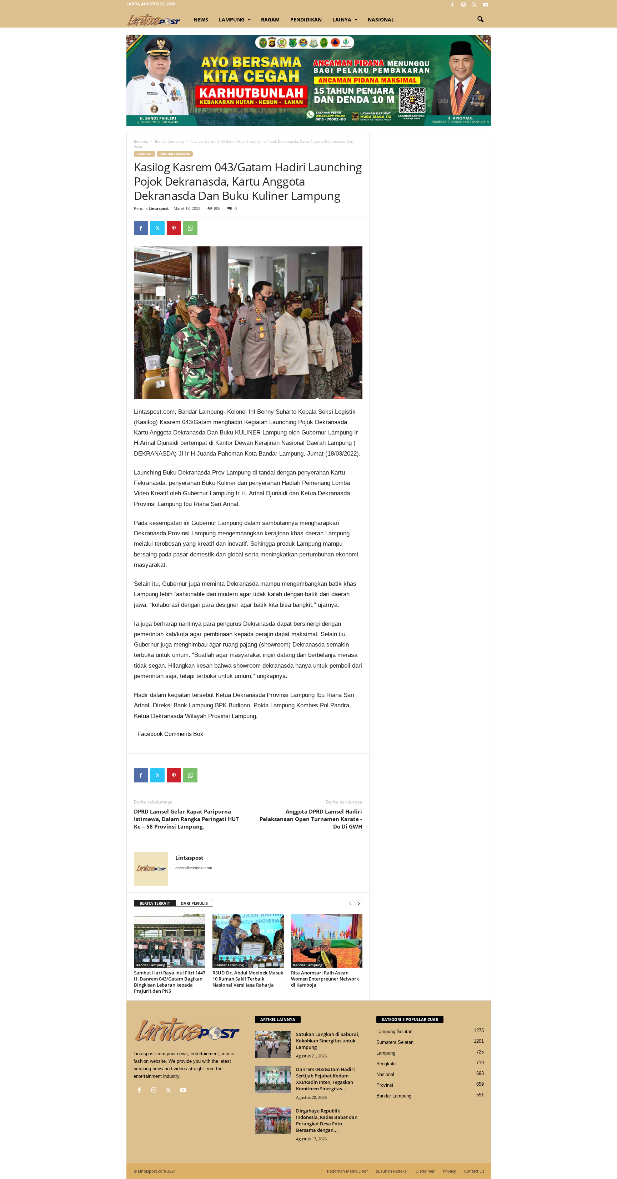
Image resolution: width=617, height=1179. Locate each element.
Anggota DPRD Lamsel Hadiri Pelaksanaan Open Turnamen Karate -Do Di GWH (311, 819)
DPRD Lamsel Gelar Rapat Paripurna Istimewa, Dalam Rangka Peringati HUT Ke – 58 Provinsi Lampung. (186, 819)
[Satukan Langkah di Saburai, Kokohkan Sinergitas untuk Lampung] (273, 1044)
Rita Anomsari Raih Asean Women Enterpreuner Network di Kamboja (325, 978)
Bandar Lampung (169, 141)
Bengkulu (386, 1063)
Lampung (232, 19)
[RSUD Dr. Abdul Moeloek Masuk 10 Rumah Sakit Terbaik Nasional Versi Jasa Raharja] (248, 941)
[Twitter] (474, 5)
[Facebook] (452, 5)
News (201, 19)
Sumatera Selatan (394, 1042)
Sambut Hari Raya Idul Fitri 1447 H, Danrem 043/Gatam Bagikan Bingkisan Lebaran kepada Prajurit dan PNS (169, 981)
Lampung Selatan (394, 1031)
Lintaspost (159, 208)
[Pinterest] (174, 228)
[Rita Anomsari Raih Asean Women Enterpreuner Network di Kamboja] (326, 941)
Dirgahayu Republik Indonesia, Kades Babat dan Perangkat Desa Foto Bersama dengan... (326, 1120)
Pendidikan (306, 19)
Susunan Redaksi (391, 1171)
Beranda (141, 141)
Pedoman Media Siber (347, 1171)
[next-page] (358, 903)
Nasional (381, 19)
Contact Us (474, 1171)
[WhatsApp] (190, 228)
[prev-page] (350, 903)
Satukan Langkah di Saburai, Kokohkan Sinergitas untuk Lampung (327, 1040)
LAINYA (341, 19)
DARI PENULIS (194, 903)
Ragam (270, 19)
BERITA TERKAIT (155, 903)
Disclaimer (425, 1171)
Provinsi (384, 1085)
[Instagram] (463, 5)
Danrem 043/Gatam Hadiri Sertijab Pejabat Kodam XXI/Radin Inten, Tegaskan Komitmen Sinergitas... (325, 1079)
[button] (480, 20)
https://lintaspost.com (193, 868)
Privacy (449, 1171)
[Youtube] (485, 5)
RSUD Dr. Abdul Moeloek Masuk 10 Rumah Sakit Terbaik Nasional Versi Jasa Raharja (247, 978)
